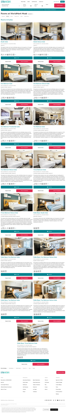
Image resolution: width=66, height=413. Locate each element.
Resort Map (23, 1)
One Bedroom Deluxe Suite (41, 83)
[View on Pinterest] (64, 400)
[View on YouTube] (58, 400)
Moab (34, 368)
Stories (46, 389)
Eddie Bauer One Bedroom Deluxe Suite (45, 257)
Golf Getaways (25, 387)
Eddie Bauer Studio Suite (40, 213)
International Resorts (26, 380)
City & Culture (25, 382)
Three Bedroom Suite (39, 170)
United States (18, 368)
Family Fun (35, 387)
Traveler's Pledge (59, 382)
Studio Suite (4, 42)
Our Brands (47, 382)
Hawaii (24, 391)
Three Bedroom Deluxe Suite (9, 213)
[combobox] (10, 6)
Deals (28, 1)
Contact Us (41, 1)
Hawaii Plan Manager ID (4, 404)
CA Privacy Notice (59, 391)
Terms (57, 387)
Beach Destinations (36, 380)
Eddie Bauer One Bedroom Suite (10, 257)
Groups (46, 387)
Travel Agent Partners (5, 384)
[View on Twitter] (53, 400)
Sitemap (57, 393)
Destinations (11, 368)
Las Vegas (35, 389)
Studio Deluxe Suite (39, 42)
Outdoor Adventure (36, 384)
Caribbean (35, 391)
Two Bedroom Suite (39, 127)
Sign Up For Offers (59, 380)
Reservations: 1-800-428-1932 (6, 380)
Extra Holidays (4, 368)
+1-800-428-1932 (48, 400)
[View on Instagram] (60, 400)
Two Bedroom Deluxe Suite (9, 170)
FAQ (45, 384)
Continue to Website (54, 409)
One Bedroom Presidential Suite (10, 127)
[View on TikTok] (62, 400)
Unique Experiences (36, 382)
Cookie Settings (46, 409)
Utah (30, 368)
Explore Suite (8, 61)
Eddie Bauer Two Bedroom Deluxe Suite (45, 300)
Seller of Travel (3, 389)
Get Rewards (34, 1)
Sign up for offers (60, 372)
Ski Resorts (25, 384)
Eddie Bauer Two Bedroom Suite (10, 300)
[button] (27, 5)
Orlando (24, 389)
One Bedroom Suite (6, 83)
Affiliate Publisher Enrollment (6, 387)
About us (46, 380)
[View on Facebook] (56, 400)
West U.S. (25, 368)
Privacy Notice (58, 389)
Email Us (2, 382)
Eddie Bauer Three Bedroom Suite (27, 343)
